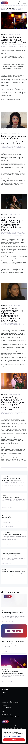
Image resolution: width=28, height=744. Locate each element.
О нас (4, 696)
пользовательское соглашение (13, 736)
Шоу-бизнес (10, 8)
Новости (3, 8)
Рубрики (4, 693)
